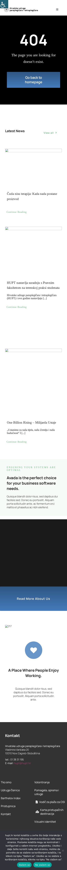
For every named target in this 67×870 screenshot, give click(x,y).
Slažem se (24, 864)
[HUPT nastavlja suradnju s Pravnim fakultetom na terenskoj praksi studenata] (33, 248)
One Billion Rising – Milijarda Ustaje (31, 422)
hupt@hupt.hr (22, 763)
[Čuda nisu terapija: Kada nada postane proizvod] (33, 166)
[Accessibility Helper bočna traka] (4, 4)
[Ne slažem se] (62, 850)
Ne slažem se (42, 864)
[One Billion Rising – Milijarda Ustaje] (33, 365)
